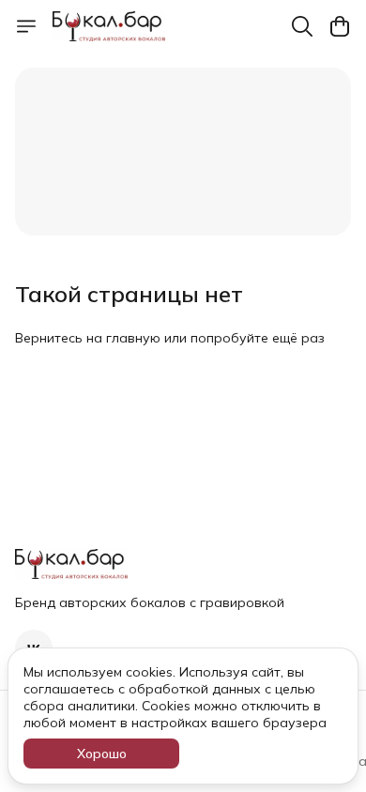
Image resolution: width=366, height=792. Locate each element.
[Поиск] (302, 26)
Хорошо (102, 753)
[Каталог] (26, 26)
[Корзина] (339, 26)
